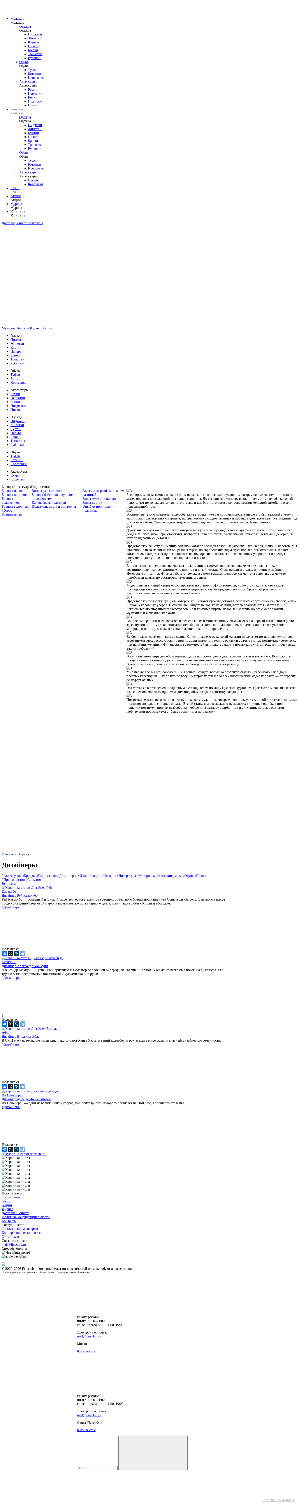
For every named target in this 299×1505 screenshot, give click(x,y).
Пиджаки (35, 34)
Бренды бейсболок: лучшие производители (52, 496)
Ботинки (34, 74)
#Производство (13, 879)
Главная (8, 854)
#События (33, 879)
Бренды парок (12, 491)
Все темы (9, 883)
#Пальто (200, 876)
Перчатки (35, 93)
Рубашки (34, 58)
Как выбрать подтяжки (49, 502)
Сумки (33, 180)
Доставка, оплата (15, 223)
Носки (33, 105)
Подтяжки (35, 101)
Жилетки (35, 38)
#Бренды (28, 876)
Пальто (33, 46)
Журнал (16, 204)
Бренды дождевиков (11, 500)
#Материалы (146, 876)
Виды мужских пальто (99, 498)
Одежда (25, 26)
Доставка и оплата (15, 1213)
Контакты (18, 212)
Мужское (17, 18)
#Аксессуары (11, 876)
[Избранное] (34, 779)
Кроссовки (36, 77)
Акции (16, 196)
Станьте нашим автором (20, 1229)
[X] (10, 953)
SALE (15, 188)
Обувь (23, 62)
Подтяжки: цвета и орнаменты (54, 506)
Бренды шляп (12, 514)
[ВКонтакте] (4, 953)
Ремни (33, 89)
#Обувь (188, 876)
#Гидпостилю (46, 876)
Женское (17, 109)
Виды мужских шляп (47, 491)
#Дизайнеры (11, 907)
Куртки (33, 42)
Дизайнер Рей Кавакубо (20, 895)
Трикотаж (35, 54)
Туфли (33, 70)
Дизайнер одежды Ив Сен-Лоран (26, 1099)
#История (109, 876)
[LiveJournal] (16, 953)
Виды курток (92, 502)
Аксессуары (28, 81)
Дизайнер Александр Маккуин (25, 966)
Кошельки (35, 184)
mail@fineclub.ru (14, 1244)
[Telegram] (22, 953)
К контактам (86, 1351)
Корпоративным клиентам (21, 1233)
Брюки (33, 50)
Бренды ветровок (15, 494)
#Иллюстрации (89, 876)
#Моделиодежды (169, 876)
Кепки (32, 97)
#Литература (126, 876)
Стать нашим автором (278, 1500)
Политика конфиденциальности (26, 1217)
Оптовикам (10, 1236)
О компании (11, 1197)
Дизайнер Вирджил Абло (21, 1036)
